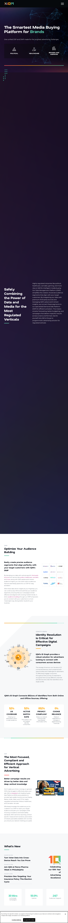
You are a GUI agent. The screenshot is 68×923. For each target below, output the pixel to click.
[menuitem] (61, 3)
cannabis (35, 577)
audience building (13, 597)
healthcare (28, 577)
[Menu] (61, 3)
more (8, 579)
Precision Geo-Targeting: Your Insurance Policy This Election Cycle (18, 879)
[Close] (65, 914)
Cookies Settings (16, 920)
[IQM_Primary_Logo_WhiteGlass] (9, 3)
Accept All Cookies (29, 920)
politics (22, 577)
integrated (14, 793)
